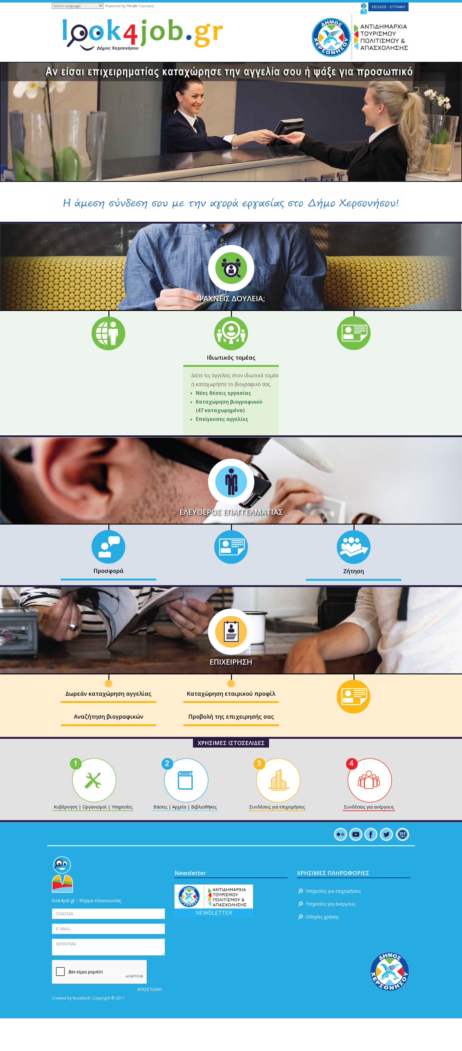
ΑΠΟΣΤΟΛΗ (149, 989)
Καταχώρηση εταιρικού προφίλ (231, 693)
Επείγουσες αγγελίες (222, 419)
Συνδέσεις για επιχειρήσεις (277, 807)
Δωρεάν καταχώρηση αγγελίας (108, 693)
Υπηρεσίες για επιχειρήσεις (333, 891)
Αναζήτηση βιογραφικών (108, 716)
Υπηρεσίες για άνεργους (330, 904)
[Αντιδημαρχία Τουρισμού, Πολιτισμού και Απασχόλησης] (381, 37)
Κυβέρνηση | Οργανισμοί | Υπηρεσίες (93, 807)
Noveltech (82, 997)
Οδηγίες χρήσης (322, 917)
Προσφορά (108, 571)
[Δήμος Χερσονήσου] (329, 37)
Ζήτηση (353, 571)
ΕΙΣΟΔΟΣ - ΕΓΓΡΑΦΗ (388, 6)
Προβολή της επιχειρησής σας (231, 716)
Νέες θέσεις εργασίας (225, 393)
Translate (146, 5)
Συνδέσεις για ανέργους (369, 807)
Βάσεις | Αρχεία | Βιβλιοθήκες (185, 807)
